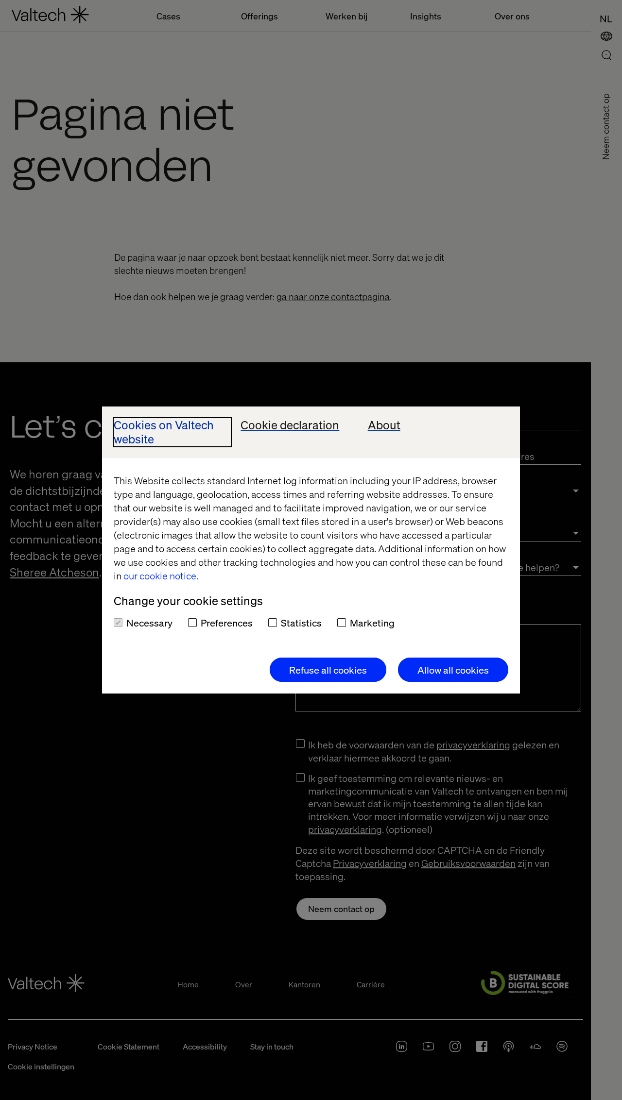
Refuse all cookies (328, 669)
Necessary (149, 622)
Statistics (301, 622)
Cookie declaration (290, 425)
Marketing (372, 622)
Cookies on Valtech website (164, 432)
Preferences (227, 622)
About (384, 425)
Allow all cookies (453, 669)
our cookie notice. (160, 575)
